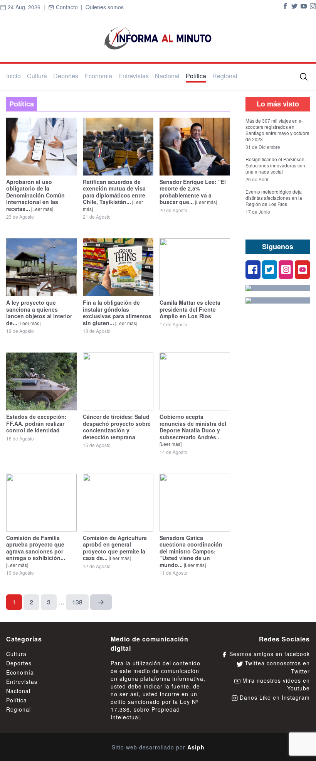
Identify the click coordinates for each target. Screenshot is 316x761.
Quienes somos (105, 7)
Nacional (167, 75)
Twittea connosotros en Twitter (276, 667)
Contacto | (70, 7)
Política (196, 75)
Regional (224, 75)
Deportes (65, 75)
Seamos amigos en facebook (268, 654)
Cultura (37, 75)
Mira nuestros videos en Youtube (275, 684)
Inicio (13, 75)
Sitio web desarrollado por (158, 747)
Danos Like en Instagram (274, 697)
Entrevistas (133, 75)
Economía (98, 75)
